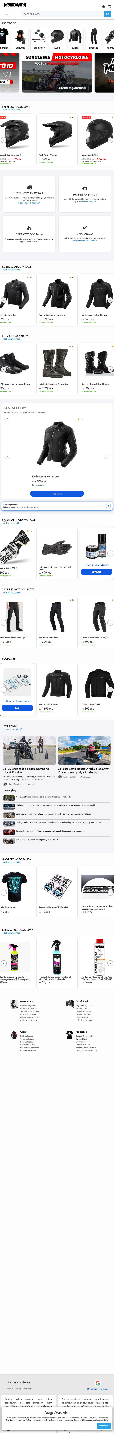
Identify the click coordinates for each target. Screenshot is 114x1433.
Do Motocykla (83, 1001)
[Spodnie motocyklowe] (94, 36)
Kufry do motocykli (84, 1020)
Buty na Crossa (26, 1042)
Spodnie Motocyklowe (29, 1011)
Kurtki (75, 47)
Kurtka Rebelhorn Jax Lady (45, 476)
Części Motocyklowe (84, 1005)
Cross (23, 1032)
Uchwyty (20, 47)
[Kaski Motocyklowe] (57, 36)
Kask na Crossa (26, 1036)
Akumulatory (81, 1008)
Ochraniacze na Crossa (29, 1047)
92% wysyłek (29, 193)
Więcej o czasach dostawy (28, 203)
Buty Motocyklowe (28, 1014)
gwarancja (85, 234)
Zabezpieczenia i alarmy (86, 1047)
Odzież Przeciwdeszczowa (86, 1050)
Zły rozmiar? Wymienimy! (84, 201)
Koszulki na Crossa (28, 1050)
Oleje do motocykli (83, 1017)
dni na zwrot (85, 194)
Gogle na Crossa (27, 1039)
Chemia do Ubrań (83, 1044)
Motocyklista (26, 1001)
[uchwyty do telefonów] (20, 36)
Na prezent (81, 1032)
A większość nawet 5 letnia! (84, 240)
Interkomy (39, 47)
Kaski (57, 47)
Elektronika (80, 1042)
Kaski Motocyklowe (28, 1005)
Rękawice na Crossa (28, 1044)
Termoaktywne (82, 1039)
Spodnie (93, 47)
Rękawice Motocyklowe (29, 1017)
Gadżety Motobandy (28, 1020)
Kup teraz (57, 493)
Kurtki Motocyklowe (28, 1008)
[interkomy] (39, 36)
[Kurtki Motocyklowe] (75, 36)
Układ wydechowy (83, 1014)
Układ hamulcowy (83, 1011)
